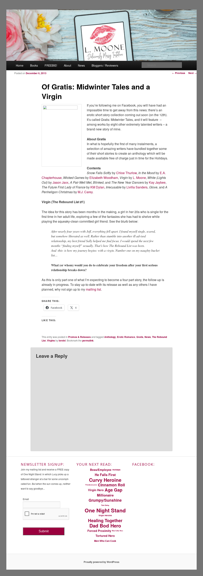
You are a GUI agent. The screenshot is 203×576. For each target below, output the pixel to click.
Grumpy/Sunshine (105, 500)
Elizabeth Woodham (103, 177)
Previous (178, 73)
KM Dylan (97, 187)
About (67, 65)
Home (19, 65)
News (81, 65)
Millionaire (105, 495)
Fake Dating (105, 505)
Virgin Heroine (105, 515)
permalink (88, 340)
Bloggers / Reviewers (105, 65)
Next (192, 73)
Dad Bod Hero (105, 525)
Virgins (51, 340)
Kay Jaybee (157, 182)
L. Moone (139, 177)
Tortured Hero (105, 536)
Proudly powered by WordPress (101, 562)
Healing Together (105, 520)
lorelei (62, 340)
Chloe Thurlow (126, 173)
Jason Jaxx (60, 182)
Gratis (139, 337)
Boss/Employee (100, 470)
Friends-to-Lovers (91, 485)
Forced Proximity (99, 531)
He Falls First (105, 474)
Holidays (116, 469)
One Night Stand (105, 510)
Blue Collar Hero (117, 531)
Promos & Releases (79, 337)
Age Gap (113, 490)
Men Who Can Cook (105, 541)
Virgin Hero (96, 490)
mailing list (93, 289)
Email (26, 499)
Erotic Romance (126, 337)
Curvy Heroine (105, 479)
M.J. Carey (85, 192)
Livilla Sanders (136, 187)
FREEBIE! (51, 65)
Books (34, 65)
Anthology (110, 337)
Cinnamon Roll (111, 485)
